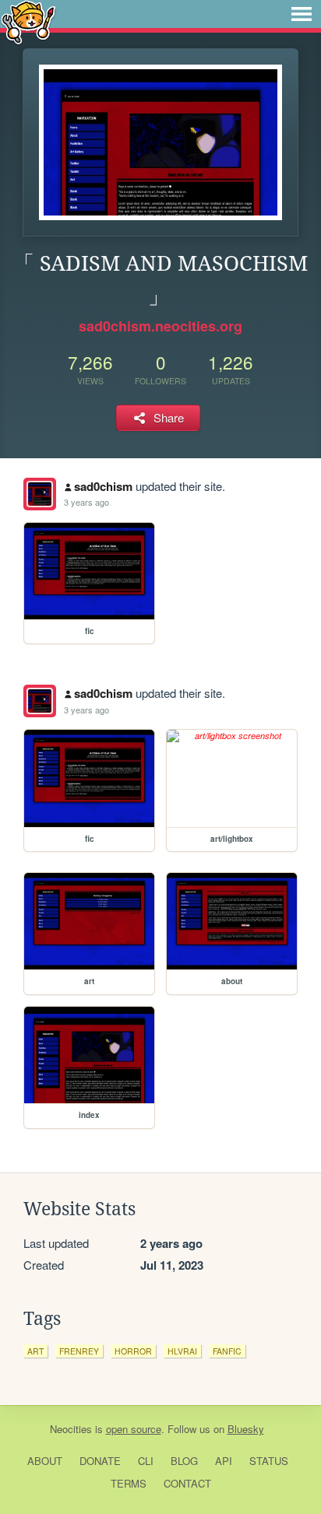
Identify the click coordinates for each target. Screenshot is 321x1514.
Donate (100, 1460)
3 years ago (86, 502)
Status (268, 1460)
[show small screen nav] (301, 14)
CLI (145, 1460)
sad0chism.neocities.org (160, 326)
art (35, 1351)
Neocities (71, 1428)
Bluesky (246, 1428)
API (223, 1460)
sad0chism (103, 486)
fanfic (227, 1351)
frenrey (79, 1351)
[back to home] (28, 21)
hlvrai (182, 1351)
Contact (187, 1483)
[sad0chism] (39, 494)
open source (133, 1428)
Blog (184, 1460)
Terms (128, 1483)
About (44, 1460)
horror (133, 1351)
